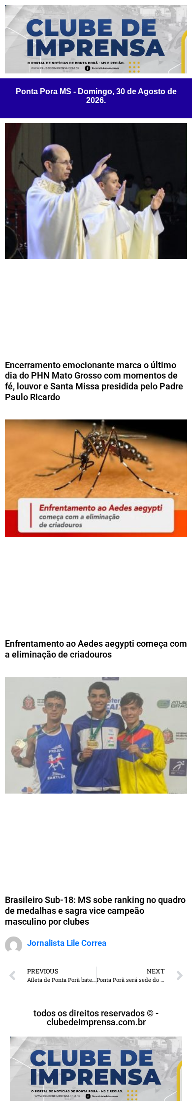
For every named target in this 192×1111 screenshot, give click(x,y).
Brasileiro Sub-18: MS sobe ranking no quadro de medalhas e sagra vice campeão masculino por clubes (95, 910)
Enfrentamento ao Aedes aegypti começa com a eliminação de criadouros (96, 649)
